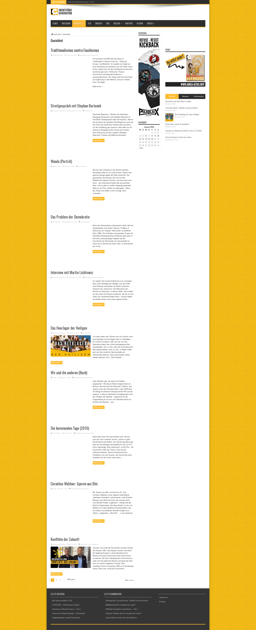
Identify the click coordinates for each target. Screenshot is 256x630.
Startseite (57, 34)
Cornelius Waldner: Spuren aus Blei (74, 483)
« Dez (141, 148)
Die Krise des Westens (128, 618)
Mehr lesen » (99, 140)
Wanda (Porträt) (61, 161)
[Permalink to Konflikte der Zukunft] (71, 567)
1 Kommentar (89, 111)
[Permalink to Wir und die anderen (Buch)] (71, 419)
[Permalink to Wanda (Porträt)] (71, 208)
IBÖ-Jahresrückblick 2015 (62, 601)
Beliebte (172, 96)
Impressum (163, 597)
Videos (150, 23)
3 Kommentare (85, 222)
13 (146, 139)
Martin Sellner (57, 166)
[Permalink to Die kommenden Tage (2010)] (71, 475)
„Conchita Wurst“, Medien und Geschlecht (181, 108)
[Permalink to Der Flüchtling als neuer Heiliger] (169, 121)
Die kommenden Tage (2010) (70, 428)
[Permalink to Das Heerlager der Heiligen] (71, 356)
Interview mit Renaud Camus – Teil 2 (81, 2)
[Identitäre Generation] (61, 13)
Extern (140, 23)
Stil (89, 23)
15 (152, 139)
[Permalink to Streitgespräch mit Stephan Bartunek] (71, 152)
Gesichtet (78, 23)
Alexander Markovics (59, 111)
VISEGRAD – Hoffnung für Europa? (65, 605)
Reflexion (66, 23)
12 (143, 139)
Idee (108, 23)
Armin (54, 488)
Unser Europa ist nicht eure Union (178, 137)
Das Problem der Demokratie (70, 217)
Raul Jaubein (57, 222)
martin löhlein (111, 618)
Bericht (98, 23)
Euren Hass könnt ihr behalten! (177, 124)
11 (140, 139)
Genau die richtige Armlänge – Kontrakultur (68, 613)
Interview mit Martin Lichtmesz (72, 272)
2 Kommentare (87, 333)
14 (149, 139)
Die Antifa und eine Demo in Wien (178, 101)
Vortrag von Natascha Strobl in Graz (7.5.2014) (183, 131)
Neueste (185, 96)
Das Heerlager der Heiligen (69, 328)
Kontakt (162, 602)
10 (158, 136)
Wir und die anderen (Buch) (69, 372)
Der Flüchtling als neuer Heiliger (187, 115)
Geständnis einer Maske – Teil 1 (125, 609)
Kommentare (199, 96)
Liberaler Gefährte (112, 613)
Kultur (117, 23)
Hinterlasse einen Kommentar (94, 277)
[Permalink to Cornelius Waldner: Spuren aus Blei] (71, 530)
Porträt (129, 23)
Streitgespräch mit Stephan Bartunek (76, 105)
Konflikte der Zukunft (65, 539)
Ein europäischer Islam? (126, 605)
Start (55, 23)
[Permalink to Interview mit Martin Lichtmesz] (71, 319)
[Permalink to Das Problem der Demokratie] (71, 264)
